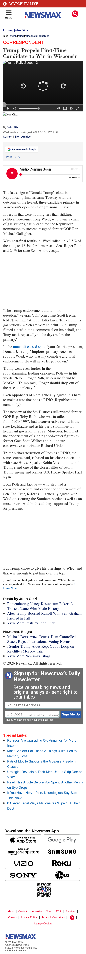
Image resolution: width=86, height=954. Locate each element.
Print (9, 156)
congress (44, 36)
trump (13, 36)
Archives (70, 911)
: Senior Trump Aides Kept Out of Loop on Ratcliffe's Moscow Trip (40, 648)
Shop (49, 911)
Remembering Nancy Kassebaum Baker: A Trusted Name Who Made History (40, 606)
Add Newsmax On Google (24, 149)
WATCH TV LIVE (23, 4)
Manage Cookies (43, 923)
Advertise (36, 911)
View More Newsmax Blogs (28, 655)
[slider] (43, 104)
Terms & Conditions (53, 917)
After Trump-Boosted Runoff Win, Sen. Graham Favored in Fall (44, 616)
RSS (58, 911)
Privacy (9, 719)
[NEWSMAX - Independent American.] (43, 15)
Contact (22, 911)
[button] (75, 13)
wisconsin (31, 36)
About (10, 911)
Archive (26, 136)
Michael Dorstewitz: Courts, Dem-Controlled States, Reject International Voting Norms (41, 639)
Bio (17, 136)
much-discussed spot (29, 346)
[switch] (14, 108)
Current (7, 136)
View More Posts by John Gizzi (31, 622)
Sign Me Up (71, 714)
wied (21, 36)
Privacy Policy (29, 917)
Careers (12, 917)
